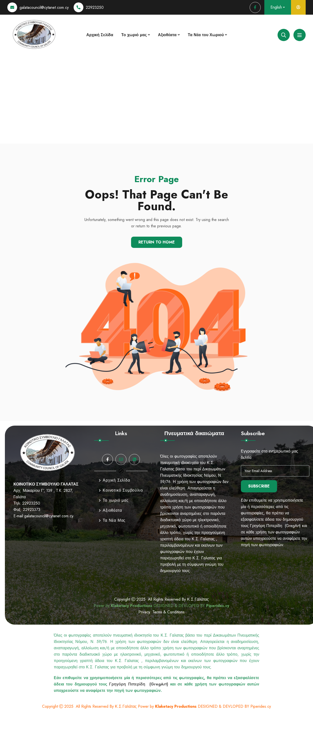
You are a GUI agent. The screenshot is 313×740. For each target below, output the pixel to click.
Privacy (145, 612)
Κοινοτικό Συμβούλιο (123, 490)
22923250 (95, 7)
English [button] (276, 7)
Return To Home (156, 242)
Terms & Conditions (169, 612)
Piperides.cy (217, 605)
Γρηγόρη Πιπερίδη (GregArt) (275, 526)
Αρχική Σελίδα (99, 35)
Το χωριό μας (134, 35)
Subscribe (259, 486)
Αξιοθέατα (167, 35)
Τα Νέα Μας (114, 520)
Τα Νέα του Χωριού (206, 35)
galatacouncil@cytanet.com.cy (44, 7)
